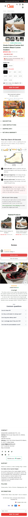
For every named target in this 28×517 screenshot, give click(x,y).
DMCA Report (4, 502)
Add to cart (14, 514)
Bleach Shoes (11, 11)
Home (4, 11)
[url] (8, 444)
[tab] (13, 239)
